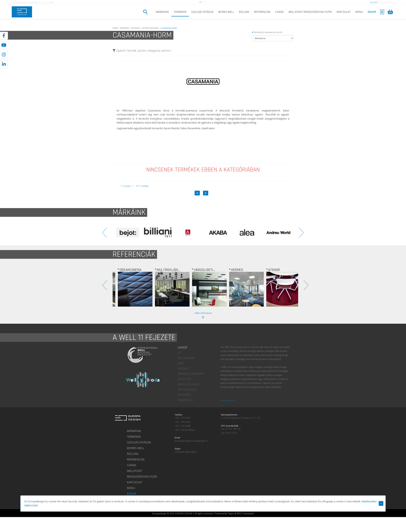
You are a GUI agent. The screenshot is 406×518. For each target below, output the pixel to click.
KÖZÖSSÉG (184, 395)
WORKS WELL (226, 12)
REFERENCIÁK (262, 12)
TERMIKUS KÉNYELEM (191, 373)
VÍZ (179, 352)
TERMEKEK (124, 28)
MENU (359, 12)
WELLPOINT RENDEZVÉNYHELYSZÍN (310, 12)
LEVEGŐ (182, 347)
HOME (115, 28)
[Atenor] (279, 289)
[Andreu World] (228, 233)
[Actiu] (138, 233)
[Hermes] (242, 289)
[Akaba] (168, 233)
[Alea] (198, 233)
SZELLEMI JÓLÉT (187, 389)
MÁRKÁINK (162, 12)
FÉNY (181, 363)
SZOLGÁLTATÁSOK (202, 12)
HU (200, 2)
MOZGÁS (183, 368)
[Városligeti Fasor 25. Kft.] (205, 289)
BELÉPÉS (374, 2)
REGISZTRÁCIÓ (386, 2)
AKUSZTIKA (184, 379)
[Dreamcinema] (131, 289)
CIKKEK (279, 12)
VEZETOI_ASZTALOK (150, 28)
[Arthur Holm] (288, 233)
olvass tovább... (228, 400)
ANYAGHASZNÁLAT (189, 384)
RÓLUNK (244, 12)
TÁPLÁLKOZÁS (186, 358)
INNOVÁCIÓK (185, 400)
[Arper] (258, 233)
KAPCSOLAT (344, 12)
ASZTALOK (135, 28)
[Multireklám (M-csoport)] (168, 289)
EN (205, 2)
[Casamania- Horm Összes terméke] (203, 100)
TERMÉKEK (180, 12)
